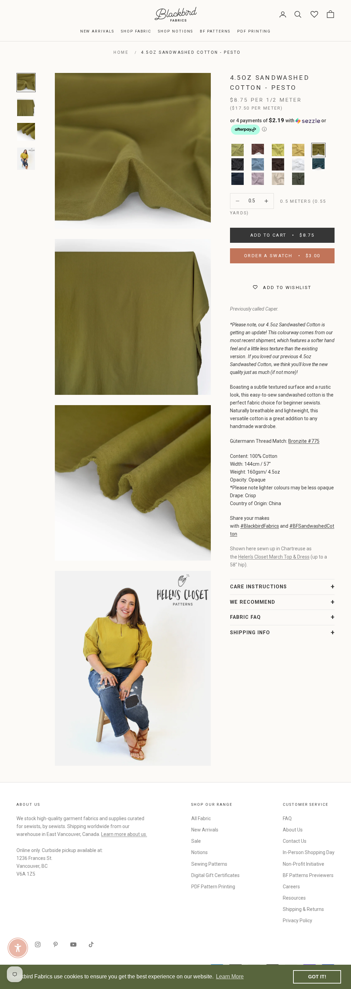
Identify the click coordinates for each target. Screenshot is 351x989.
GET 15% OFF (242, 551)
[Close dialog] (300, 411)
